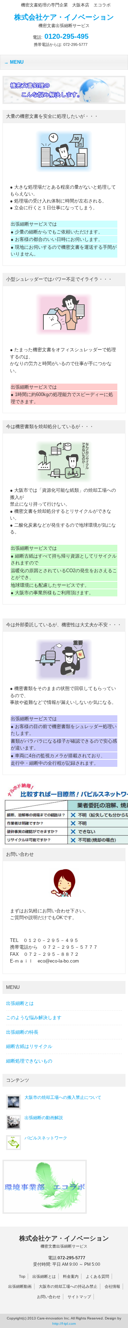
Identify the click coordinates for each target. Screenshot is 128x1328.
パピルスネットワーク (46, 1137)
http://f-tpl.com (64, 1324)
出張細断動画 (20, 1286)
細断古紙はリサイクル (29, 1046)
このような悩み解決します (34, 1017)
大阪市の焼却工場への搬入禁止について (63, 1097)
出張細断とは (20, 1003)
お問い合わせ (48, 1297)
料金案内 (71, 1276)
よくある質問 (97, 1276)
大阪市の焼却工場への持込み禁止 (68, 1286)
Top (22, 1276)
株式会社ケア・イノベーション (64, 1241)
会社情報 (112, 1286)
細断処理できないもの (29, 1061)
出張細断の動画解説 (44, 1117)
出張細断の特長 (22, 1032)
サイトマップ (79, 1297)
